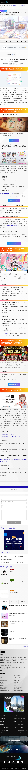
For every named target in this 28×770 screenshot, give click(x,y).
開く (13, 54)
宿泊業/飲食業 (16, 680)
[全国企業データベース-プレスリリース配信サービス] (14, 759)
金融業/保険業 (16, 688)
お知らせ (2, 732)
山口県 (6, 664)
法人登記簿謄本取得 (18, 732)
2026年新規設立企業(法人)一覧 (20, 730)
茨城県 (22, 659)
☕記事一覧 (25, 646)
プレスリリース (4, 10)
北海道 (1, 654)
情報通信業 (16, 682)
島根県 (17, 664)
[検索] (23, 2)
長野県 (25, 657)
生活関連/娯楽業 (3, 688)
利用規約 (2, 724)
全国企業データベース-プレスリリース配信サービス (11, 768)
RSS (23, 762)
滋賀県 (18, 662)
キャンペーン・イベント (19, 472)
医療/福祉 (2, 679)
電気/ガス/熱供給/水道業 (4, 690)
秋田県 (14, 655)
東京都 (4, 659)
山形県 (18, 655)
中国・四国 (2, 664)
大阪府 (4, 662)
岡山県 (13, 664)
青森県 (4, 655)
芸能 (25, 472)
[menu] (26, 2)
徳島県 (2, 665)
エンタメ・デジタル (11, 472)
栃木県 (19, 659)
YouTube (18, 762)
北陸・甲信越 (2, 657)
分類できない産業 (17, 677)
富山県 (11, 657)
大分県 (20, 667)
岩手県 (7, 655)
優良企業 (5, 556)
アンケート (2, 718)
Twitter (9, 762)
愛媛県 (6, 665)
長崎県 (13, 667)
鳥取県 (20, 664)
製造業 (15, 685)
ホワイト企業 (6, 562)
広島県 (10, 664)
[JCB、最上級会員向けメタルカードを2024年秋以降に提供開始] (21, 480)
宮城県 (11, 655)
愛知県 (4, 660)
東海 (1, 660)
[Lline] (10, 41)
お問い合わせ (3, 715)
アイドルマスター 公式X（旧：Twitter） (12, 436)
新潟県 (7, 657)
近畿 (1, 662)
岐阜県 (11, 660)
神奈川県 (8, 659)
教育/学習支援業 (3, 683)
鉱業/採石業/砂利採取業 (18, 690)
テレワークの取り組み (18, 724)
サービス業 (2, 675)
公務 (1, 677)
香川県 (24, 664)
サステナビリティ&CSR (19, 727)
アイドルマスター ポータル (8, 434)
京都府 (7, 662)
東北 (1, 655)
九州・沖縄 (2, 667)
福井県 (18, 657)
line (5, 762)
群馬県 (26, 659)
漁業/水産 (15, 683)
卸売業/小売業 (16, 679)
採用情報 (2, 721)
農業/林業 (2, 685)
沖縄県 (7, 668)
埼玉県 (12, 659)
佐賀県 (10, 667)
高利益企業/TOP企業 (7, 559)
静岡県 (7, 660)
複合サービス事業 (3, 687)
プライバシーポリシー (5, 727)
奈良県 (14, 662)
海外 (1, 670)
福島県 (21, 655)
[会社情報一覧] (14, 704)
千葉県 (15, 659)
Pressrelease (4, 472)
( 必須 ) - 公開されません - (7, 501)
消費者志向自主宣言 (18, 721)
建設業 (1, 682)
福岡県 (6, 667)
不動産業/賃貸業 (17, 675)
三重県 (14, 660)
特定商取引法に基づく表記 (19, 718)
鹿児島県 (3, 668)
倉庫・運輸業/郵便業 (18, 687)
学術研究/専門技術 (3, 680)
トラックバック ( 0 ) (14, 489)
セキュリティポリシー (5, 730)
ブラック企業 (20, 562)
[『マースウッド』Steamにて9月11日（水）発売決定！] (7, 480)
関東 (1, 659)
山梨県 (21, 657)
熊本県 (17, 667)
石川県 (14, 657)
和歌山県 (22, 662)
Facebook (14, 762)
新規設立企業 (20, 556)
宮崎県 (24, 667)
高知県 (9, 665)
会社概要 (16, 715)
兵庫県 (11, 662)
